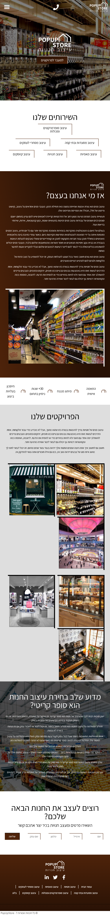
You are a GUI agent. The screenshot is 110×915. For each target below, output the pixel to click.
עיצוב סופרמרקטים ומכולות (55, 893)
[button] (6, 7)
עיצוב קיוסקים (29, 893)
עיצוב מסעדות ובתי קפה (86, 893)
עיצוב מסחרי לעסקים (29, 887)
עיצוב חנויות (70, 887)
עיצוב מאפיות (51, 887)
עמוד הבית (86, 887)
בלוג (14, 893)
